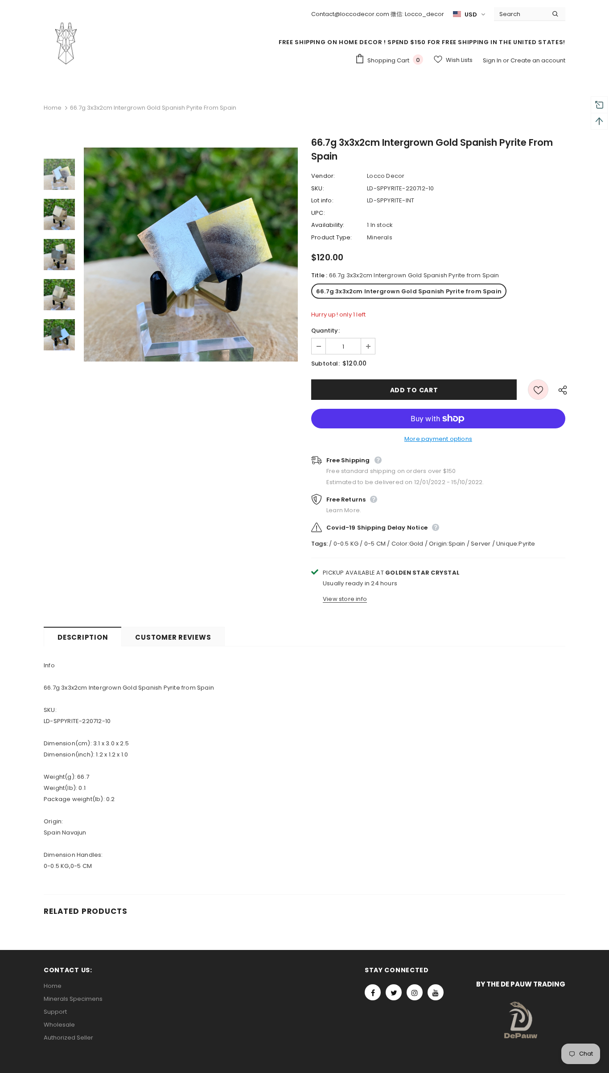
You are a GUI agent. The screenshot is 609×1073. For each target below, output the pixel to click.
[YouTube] (436, 992)
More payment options (438, 439)
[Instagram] (415, 992)
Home (53, 107)
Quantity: (325, 330)
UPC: (318, 213)
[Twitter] (394, 992)
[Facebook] (373, 992)
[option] (191, 255)
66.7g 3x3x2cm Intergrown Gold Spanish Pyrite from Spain (409, 291)
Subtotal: (325, 363)
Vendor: (323, 176)
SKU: (317, 188)
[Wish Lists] (538, 389)
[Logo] (66, 43)
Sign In (493, 60)
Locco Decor (385, 176)
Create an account (537, 60)
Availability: (328, 225)
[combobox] (519, 14)
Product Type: (331, 237)
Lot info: (322, 200)
